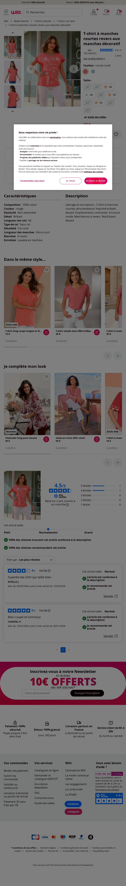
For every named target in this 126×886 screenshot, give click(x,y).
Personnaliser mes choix (32, 180)
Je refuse (70, 180)
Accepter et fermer (95, 180)
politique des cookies (93, 171)
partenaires (55, 137)
